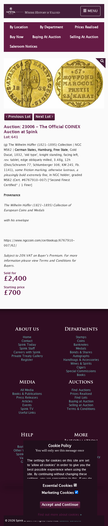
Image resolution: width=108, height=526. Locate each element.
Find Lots (81, 397)
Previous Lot (19, 116)
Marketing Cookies (58, 492)
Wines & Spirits (81, 363)
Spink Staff (27, 348)
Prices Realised (86, 27)
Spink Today (27, 344)
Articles (27, 401)
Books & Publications (27, 394)
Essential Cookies (58, 485)
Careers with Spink (27, 352)
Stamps (81, 337)
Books (81, 375)
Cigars (81, 367)
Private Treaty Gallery (27, 356)
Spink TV (27, 409)
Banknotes (81, 344)
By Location (19, 27)
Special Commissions (81, 371)
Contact (27, 341)
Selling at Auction (81, 405)
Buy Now (16, 37)
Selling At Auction (84, 37)
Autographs (81, 356)
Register (27, 360)
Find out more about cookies (60, 514)
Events (27, 405)
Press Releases (27, 397)
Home (27, 337)
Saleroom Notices (23, 46)
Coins (81, 341)
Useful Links (27, 412)
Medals (81, 348)
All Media (27, 390)
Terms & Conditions (81, 409)
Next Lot (44, 116)
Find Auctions (81, 390)
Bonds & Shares (81, 352)
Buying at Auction (81, 401)
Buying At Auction (46, 37)
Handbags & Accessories (81, 360)
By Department (51, 27)
